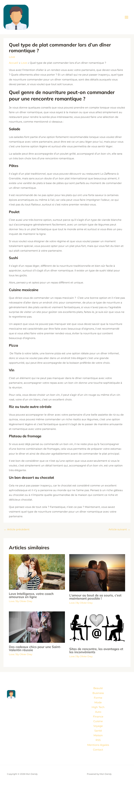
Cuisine (98, 721)
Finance (98, 716)
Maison (98, 735)
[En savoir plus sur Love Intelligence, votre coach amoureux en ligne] (37, 571)
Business (98, 693)
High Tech (98, 707)
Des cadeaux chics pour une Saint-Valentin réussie (35, 648)
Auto (98, 711)
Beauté (98, 688)
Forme (98, 697)
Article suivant (119, 529)
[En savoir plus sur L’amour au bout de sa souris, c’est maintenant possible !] (97, 572)
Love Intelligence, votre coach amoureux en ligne (31, 595)
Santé (98, 730)
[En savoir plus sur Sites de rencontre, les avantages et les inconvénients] (97, 628)
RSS (98, 740)
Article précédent (16, 529)
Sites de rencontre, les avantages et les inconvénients (96, 650)
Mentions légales (98, 745)
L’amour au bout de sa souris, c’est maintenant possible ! (95, 596)
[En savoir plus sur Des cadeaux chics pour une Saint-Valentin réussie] (37, 626)
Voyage (98, 726)
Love (12, 56)
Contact (98, 749)
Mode (98, 702)
